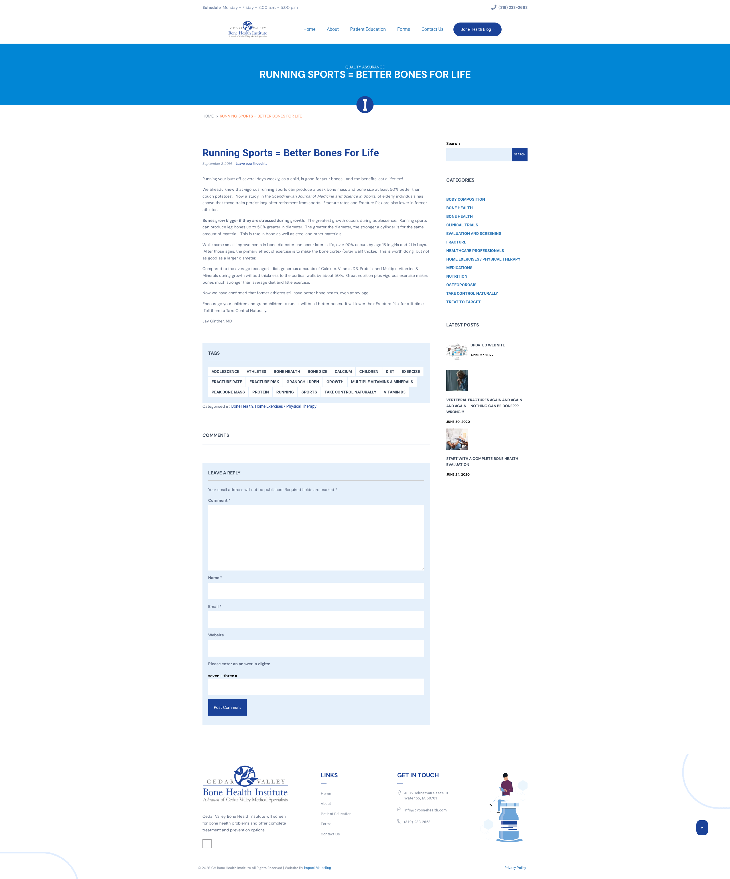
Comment (219, 500)
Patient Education (368, 29)
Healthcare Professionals (475, 250)
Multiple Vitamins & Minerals (382, 381)
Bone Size (317, 371)
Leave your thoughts (251, 164)
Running (285, 392)
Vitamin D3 (394, 392)
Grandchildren (303, 381)
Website (216, 635)
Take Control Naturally (350, 392)
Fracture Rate (227, 381)
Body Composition (465, 199)
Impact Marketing (317, 868)
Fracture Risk (264, 381)
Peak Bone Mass (228, 392)
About (333, 29)
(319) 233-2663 (417, 822)
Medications (459, 267)
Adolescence (225, 371)
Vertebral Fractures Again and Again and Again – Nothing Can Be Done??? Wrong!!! (484, 405)
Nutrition (456, 276)
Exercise (411, 371)
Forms (403, 29)
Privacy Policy (515, 868)
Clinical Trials (462, 225)
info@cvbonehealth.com (425, 810)
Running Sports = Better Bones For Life (290, 153)
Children (368, 371)
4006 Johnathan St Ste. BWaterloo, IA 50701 (426, 796)
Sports (309, 392)
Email (215, 606)
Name (215, 577)
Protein (260, 392)
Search (453, 143)
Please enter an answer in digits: (239, 663)
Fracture (456, 242)
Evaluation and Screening (474, 233)
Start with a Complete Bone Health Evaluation (482, 461)
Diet (390, 371)
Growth (335, 381)
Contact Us (432, 29)
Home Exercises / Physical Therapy (286, 406)
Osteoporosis (461, 285)
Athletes (256, 371)
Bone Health (287, 371)
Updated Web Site (488, 345)
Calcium (343, 371)
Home (309, 29)
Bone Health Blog (476, 29)
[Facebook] (207, 843)
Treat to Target (463, 302)
